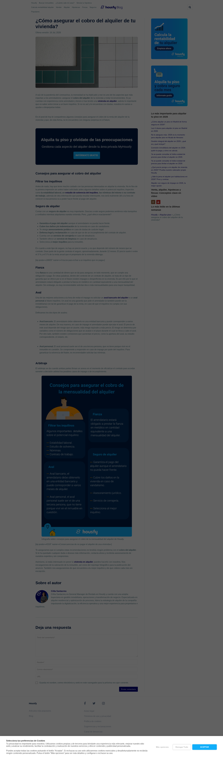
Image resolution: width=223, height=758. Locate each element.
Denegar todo (182, 747)
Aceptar (204, 747)
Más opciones (162, 747)
